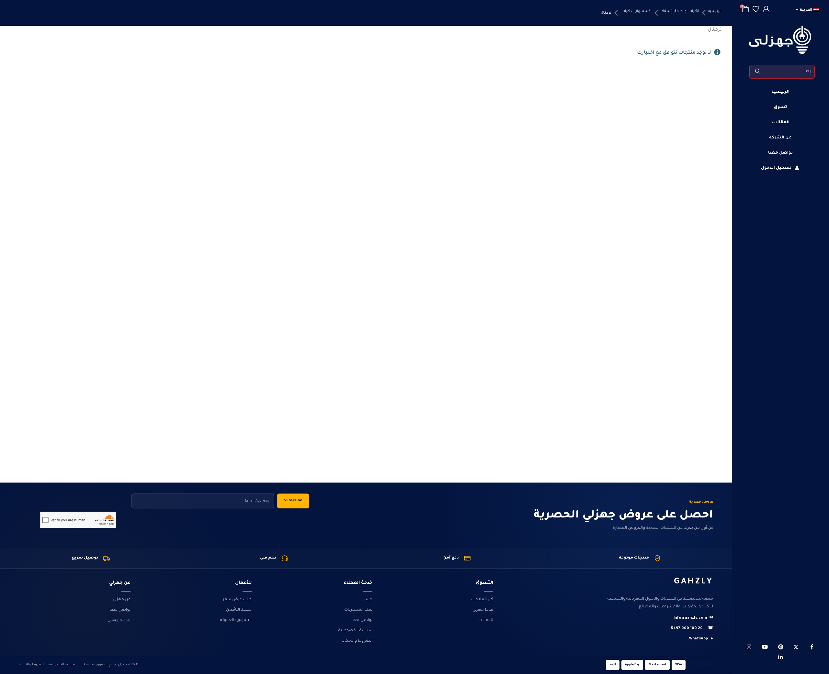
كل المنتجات (482, 599)
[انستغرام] (749, 647)
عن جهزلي (122, 599)
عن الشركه (780, 138)
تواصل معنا (780, 153)
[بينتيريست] (780, 647)
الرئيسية (780, 92)
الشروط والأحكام (357, 641)
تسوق (780, 107)
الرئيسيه (714, 11)
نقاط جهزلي (482, 610)
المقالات (780, 122)
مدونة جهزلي (119, 620)
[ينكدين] (780, 657)
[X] (796, 647)
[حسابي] (766, 10)
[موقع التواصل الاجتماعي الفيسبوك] (812, 647)
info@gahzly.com (693, 618)
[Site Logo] (780, 40)
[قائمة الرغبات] (756, 10)
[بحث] (758, 71)
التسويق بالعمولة (236, 620)
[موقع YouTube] (765, 647)
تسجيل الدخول (776, 168)
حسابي (366, 599)
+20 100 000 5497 (692, 628)
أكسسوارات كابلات (636, 11)
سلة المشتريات (358, 610)
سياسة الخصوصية (355, 630)
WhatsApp (701, 639)
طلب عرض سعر (237, 599)
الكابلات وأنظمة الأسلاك (680, 11)
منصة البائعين (239, 610)
